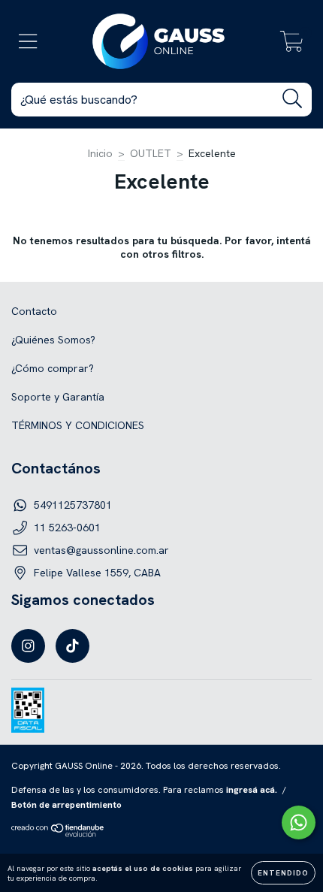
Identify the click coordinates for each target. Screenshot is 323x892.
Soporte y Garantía (57, 397)
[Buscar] (292, 98)
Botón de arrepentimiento (66, 805)
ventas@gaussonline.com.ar (101, 550)
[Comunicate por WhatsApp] (298, 822)
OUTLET (150, 153)
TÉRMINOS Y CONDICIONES (77, 425)
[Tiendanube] (58, 834)
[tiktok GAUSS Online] (72, 646)
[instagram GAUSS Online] (28, 646)
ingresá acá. (251, 790)
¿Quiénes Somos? (53, 339)
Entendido (283, 873)
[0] (291, 45)
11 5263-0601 (67, 527)
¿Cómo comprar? (52, 368)
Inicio (100, 153)
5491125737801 (73, 505)
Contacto (34, 311)
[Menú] (28, 42)
